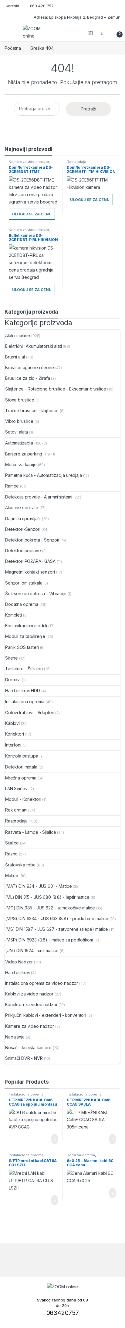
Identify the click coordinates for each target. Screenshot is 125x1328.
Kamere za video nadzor (29, 162)
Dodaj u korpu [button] (52, 1139)
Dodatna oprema (21, 604)
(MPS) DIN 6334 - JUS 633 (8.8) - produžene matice (56, 918)
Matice (11, 875)
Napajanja (15, 1036)
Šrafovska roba (20, 864)
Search (91, 32)
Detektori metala (21, 766)
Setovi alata (16, 431)
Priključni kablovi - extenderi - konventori (45, 1015)
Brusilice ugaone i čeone (29, 367)
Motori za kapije (21, 464)
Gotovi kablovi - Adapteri (29, 712)
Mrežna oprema (20, 777)
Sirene (11, 657)
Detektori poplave (23, 550)
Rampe (12, 485)
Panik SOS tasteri (22, 647)
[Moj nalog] (104, 32)
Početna (13, 48)
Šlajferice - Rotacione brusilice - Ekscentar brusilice (55, 388)
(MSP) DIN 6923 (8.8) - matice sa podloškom (49, 939)
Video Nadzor (19, 961)
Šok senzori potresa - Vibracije (35, 593)
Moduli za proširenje (25, 636)
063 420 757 (41, 5)
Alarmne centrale (21, 507)
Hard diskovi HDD (22, 690)
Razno (11, 853)
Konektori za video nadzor (31, 1004)
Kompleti (13, 614)
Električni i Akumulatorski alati (33, 346)
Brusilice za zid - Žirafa (27, 378)
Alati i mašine (17, 335)
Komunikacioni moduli (26, 625)
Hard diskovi (17, 972)
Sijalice (12, 842)
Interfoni (13, 744)
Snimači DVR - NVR (24, 1058)
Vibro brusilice (19, 421)
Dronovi (13, 679)
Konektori (14, 733)
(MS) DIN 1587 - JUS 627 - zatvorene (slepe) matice (56, 929)
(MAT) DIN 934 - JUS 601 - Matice (38, 886)
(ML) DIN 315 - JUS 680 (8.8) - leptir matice (47, 897)
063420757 (62, 1312)
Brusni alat (15, 356)
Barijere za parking (23, 453)
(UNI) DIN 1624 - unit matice (32, 950)
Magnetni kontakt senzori (30, 571)
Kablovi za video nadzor (29, 993)
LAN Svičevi (16, 788)
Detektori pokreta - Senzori (32, 539)
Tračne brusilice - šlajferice (32, 410)
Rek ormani (16, 809)
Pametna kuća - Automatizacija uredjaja (43, 475)
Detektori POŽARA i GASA (30, 561)
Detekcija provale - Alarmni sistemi (38, 496)
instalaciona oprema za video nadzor (41, 983)
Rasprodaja (76, 162)
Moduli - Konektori (23, 799)
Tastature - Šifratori (24, 668)
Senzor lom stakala (23, 582)
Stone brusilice (19, 399)
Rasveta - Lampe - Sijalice (30, 832)
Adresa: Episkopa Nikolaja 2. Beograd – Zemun (76, 17)
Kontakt (12, 5)
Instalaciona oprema (24, 701)
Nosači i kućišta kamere (28, 1047)
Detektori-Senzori (22, 529)
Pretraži (88, 108)
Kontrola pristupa (21, 755)
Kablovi (12, 723)
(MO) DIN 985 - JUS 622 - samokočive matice (50, 907)
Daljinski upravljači (23, 518)
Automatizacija (19, 442)
